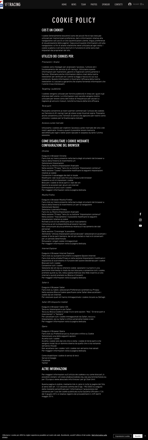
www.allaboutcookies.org (72, 377)
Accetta (137, 436)
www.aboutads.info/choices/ (67, 379)
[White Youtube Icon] (140, 225)
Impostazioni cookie (122, 436)
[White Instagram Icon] (140, 220)
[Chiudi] (145, 436)
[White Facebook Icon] (140, 214)
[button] (142, 4)
